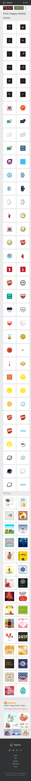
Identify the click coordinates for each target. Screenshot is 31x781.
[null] (10, 717)
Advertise (15, 761)
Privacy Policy (15, 763)
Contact (15, 766)
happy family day (14, 709)
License (15, 755)
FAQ (15, 758)
